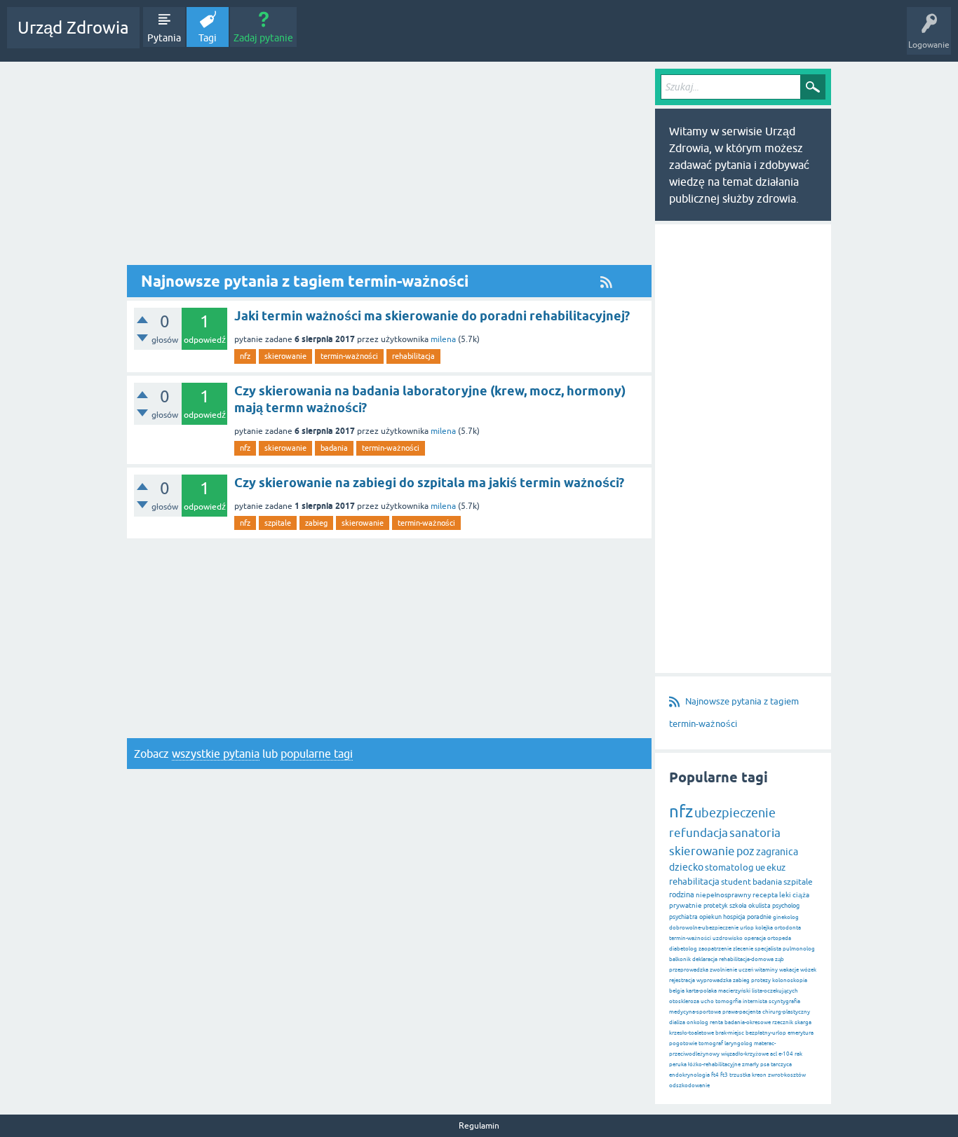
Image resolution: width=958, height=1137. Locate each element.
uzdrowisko (728, 938)
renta (716, 1022)
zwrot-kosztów (787, 1075)
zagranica (777, 851)
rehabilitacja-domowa (746, 959)
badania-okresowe (747, 1022)
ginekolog (786, 917)
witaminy (766, 970)
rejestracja (682, 980)
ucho (707, 1001)
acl (773, 1054)
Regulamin (479, 1126)
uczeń (745, 970)
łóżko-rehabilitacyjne (714, 1064)
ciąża (800, 895)
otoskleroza (684, 1001)
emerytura (801, 1033)
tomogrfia (728, 1001)
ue (760, 867)
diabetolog (683, 949)
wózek (808, 970)
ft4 (715, 1075)
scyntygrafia (784, 1001)
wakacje (789, 970)
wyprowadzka (713, 980)
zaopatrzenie (715, 949)
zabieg (316, 523)
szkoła (738, 905)
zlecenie (743, 949)
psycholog (786, 905)
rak (798, 1054)
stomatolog (729, 867)
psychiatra (683, 916)
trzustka (739, 1075)
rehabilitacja (413, 356)
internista (755, 1001)
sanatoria (755, 833)
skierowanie (285, 356)
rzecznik (782, 1022)
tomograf (711, 1043)
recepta (765, 895)
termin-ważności (349, 356)
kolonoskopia (789, 980)
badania (334, 448)
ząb (779, 959)
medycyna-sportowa (695, 1012)
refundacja (698, 833)
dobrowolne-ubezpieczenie (703, 928)
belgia (676, 991)
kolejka (764, 928)
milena (443, 339)
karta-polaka (701, 991)
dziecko (686, 867)
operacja (755, 938)
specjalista (768, 949)
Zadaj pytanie (263, 37)
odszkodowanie (689, 1085)
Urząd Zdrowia (73, 27)
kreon (759, 1075)
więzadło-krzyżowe (745, 1054)
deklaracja (704, 959)
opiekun (710, 916)
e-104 (785, 1054)
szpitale (277, 523)
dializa (677, 1022)
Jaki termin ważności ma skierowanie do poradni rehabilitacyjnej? (432, 315)
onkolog (697, 1022)
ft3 (724, 1075)
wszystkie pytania (215, 753)
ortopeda (779, 938)
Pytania (164, 37)
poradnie (759, 916)
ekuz (776, 867)
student (736, 882)
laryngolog (738, 1043)
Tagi (207, 37)
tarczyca (781, 1064)
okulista (759, 905)
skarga (803, 1022)
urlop (747, 928)
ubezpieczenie (735, 812)
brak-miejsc (729, 1033)
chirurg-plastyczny (786, 1012)
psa (764, 1064)
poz (745, 851)
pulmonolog (799, 949)
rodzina (681, 894)
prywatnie (685, 905)
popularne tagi (317, 753)
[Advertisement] (389, 167)
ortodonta (787, 928)
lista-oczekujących (775, 991)
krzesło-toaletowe (691, 1033)
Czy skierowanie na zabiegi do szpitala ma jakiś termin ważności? (429, 482)
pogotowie (683, 1043)
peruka (678, 1064)
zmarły (750, 1064)
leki (785, 895)
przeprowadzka (688, 970)
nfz (245, 356)
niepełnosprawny (723, 895)
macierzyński (734, 991)
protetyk (715, 905)
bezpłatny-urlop (766, 1033)
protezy (761, 980)
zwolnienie (723, 970)
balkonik (680, 959)
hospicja (734, 916)
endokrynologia (689, 1075)
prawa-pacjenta (741, 1012)
